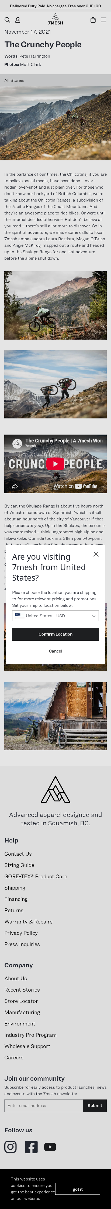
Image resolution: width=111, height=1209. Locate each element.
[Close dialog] (96, 554)
